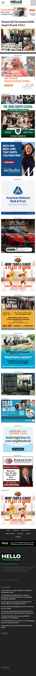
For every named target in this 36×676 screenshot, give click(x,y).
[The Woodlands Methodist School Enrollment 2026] (18, 422)
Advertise (20, 533)
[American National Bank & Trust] (18, 214)
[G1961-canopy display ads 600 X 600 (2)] (18, 90)
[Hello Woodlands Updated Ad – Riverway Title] (18, 395)
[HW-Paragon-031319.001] (18, 486)
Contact (28, 533)
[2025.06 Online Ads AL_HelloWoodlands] (18, 329)
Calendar (15, 530)
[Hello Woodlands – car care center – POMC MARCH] (18, 252)
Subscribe (18, 536)
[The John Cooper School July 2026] (18, 137)
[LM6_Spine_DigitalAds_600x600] (18, 175)
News (8, 530)
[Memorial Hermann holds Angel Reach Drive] (18, 50)
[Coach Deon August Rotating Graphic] (18, 291)
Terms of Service (9, 533)
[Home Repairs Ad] (18, 368)
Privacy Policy (25, 530)
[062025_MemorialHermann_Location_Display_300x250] (18, 452)
